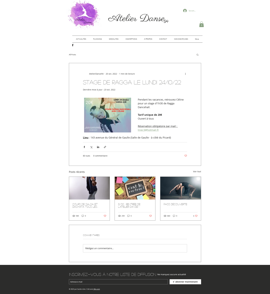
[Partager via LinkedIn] (98, 147)
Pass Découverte (175, 204)
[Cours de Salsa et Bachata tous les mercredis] (89, 188)
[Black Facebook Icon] (72, 45)
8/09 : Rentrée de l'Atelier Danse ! (129, 205)
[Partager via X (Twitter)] (91, 147)
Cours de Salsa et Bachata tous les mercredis (85, 205)
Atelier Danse (138, 18)
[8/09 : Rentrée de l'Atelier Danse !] (135, 188)
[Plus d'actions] (185, 74)
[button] (201, 24)
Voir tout (197, 171)
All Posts (72, 54)
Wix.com (97, 289)
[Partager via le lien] (105, 147)
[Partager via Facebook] (84, 147)
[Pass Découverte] (180, 188)
